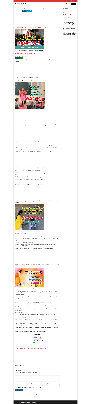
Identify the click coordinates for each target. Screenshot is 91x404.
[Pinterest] (75, 0)
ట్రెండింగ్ (29, 11)
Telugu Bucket (20, 4)
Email (32, 383)
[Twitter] (71, 0)
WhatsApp (21, 58)
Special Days (21, 365)
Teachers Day (21, 368)
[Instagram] (74, 0)
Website (48, 383)
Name (16, 383)
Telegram (17, 58)
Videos (74, 3)
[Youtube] (72, 0)
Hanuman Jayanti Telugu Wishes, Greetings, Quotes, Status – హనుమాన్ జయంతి (31, 348)
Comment (17, 374)
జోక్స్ (24, 11)
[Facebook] (69, 0)
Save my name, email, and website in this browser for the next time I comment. (29, 387)
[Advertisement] (37, 20)
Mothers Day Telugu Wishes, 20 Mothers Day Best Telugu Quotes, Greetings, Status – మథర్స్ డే (34, 347)
